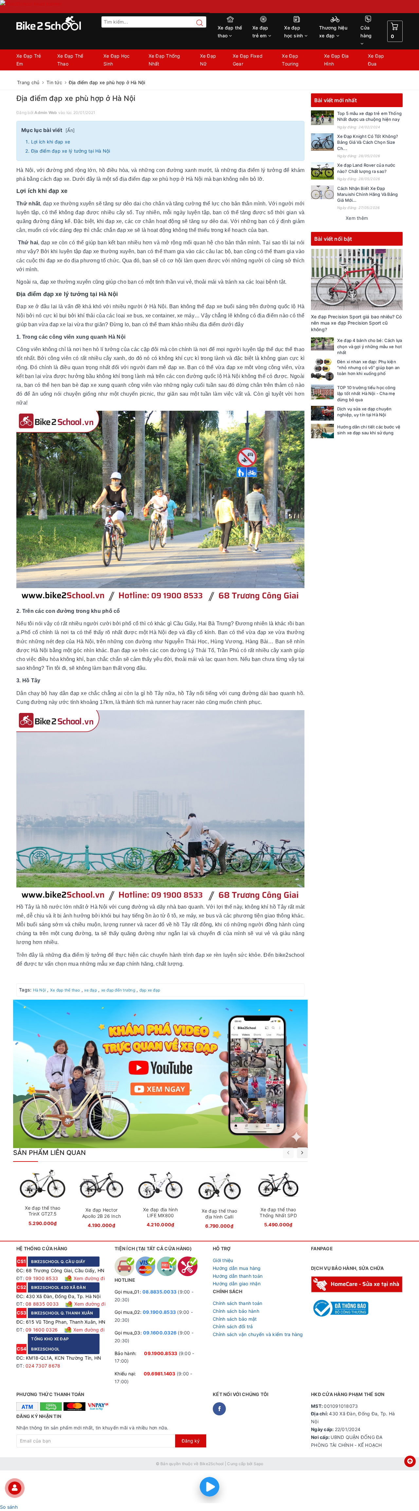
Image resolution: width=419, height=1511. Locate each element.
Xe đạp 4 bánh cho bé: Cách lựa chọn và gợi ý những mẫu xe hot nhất (369, 346)
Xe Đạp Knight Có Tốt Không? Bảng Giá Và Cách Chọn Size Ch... (367, 142)
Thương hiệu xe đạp (333, 31)
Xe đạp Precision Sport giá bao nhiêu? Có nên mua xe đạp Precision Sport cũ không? (356, 323)
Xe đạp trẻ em (260, 31)
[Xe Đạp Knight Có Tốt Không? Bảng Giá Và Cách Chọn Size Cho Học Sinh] (322, 142)
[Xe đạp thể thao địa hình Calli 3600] (219, 1201)
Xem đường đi (88, 1278)
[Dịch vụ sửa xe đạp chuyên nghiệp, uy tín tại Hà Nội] (322, 413)
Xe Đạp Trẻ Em (28, 59)
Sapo (259, 1463)
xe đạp (90, 990)
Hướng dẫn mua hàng (237, 1268)
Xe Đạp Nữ (208, 59)
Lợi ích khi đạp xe (50, 141)
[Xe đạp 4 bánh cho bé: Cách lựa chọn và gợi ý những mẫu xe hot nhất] (322, 343)
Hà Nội (39, 990)
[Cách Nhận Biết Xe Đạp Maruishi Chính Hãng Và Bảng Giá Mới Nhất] (322, 192)
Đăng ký (191, 1441)
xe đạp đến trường (118, 990)
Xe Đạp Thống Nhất (164, 59)
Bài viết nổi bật (333, 239)
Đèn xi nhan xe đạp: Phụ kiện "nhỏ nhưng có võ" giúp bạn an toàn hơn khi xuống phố (368, 367)
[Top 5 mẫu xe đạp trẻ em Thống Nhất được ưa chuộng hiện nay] (322, 117)
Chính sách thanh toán (237, 1303)
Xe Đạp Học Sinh (116, 59)
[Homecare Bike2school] (357, 1284)
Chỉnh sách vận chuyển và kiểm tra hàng (258, 1334)
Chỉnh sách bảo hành (236, 1311)
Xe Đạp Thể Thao (70, 59)
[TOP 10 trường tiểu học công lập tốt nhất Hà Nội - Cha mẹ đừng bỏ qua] (322, 392)
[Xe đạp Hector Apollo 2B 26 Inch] (101, 1200)
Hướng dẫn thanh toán (238, 1276)
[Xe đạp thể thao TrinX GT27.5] (42, 1199)
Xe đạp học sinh (294, 31)
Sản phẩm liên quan (49, 1153)
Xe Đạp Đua (376, 59)
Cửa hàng (366, 31)
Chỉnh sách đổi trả (233, 1326)
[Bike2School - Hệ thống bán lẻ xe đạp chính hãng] (62, 23)
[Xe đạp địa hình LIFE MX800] (160, 1200)
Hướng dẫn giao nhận (237, 1283)
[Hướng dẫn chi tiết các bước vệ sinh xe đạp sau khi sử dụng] (322, 431)
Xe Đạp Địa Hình (336, 59)
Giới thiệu (223, 1260)
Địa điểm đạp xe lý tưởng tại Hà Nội (71, 151)
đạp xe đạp (149, 990)
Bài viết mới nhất (335, 100)
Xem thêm (357, 218)
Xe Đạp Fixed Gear (248, 59)
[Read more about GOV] (339, 1305)
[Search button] (196, 22)
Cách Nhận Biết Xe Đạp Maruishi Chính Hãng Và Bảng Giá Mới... (367, 194)
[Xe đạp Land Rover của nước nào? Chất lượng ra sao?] (322, 170)
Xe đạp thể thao (230, 31)
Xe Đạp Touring (290, 59)
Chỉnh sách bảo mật (235, 1319)
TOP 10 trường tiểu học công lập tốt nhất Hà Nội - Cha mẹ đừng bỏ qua (366, 393)
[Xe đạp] (209, 6)
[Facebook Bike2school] (219, 1408)
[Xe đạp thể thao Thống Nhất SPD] (278, 1200)
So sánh (9, 1507)
